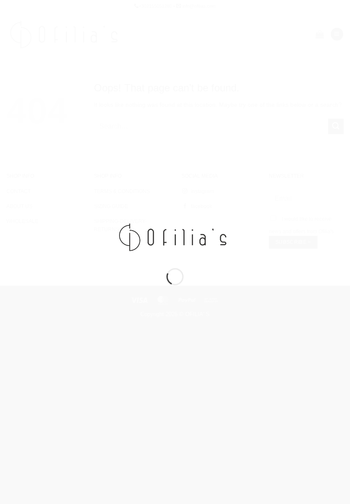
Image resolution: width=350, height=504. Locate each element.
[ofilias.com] (175, 236)
